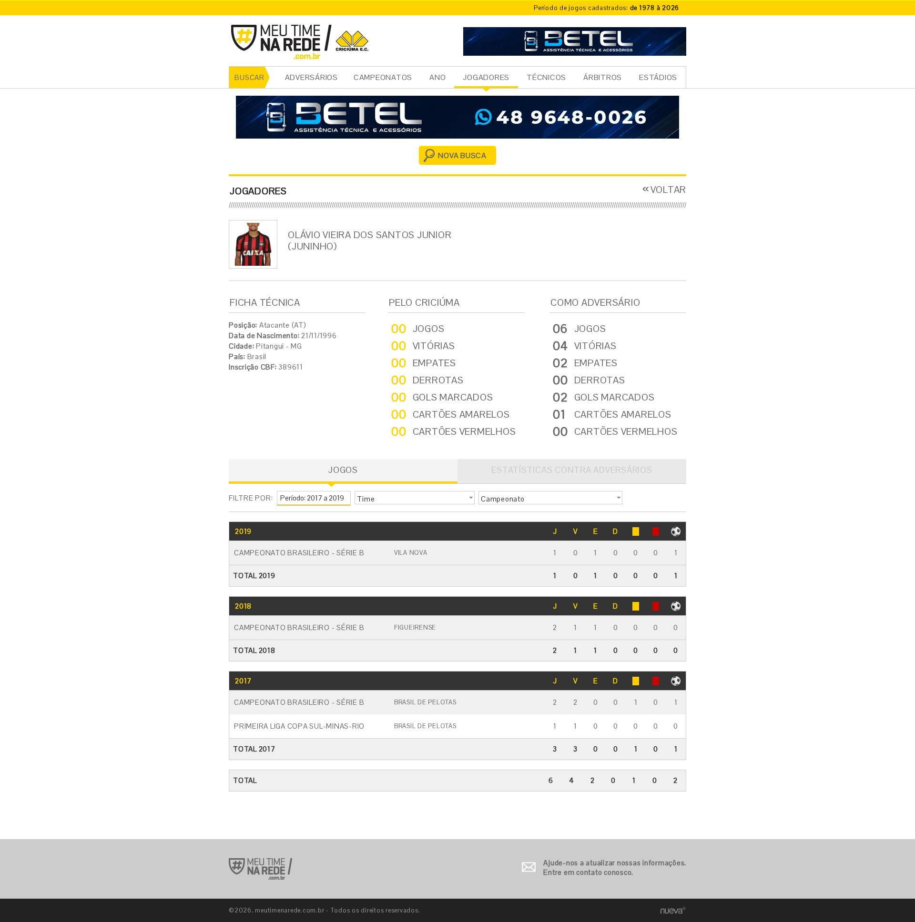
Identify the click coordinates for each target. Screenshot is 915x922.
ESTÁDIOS (658, 77)
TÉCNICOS (546, 77)
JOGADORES (486, 77)
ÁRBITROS (602, 77)
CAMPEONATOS (383, 77)
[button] (415, 497)
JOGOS (343, 469)
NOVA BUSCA (462, 155)
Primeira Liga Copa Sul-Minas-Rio (299, 726)
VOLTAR (668, 189)
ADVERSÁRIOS (311, 77)
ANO (437, 77)
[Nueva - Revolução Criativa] (673, 910)
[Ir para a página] (574, 40)
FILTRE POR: (251, 497)
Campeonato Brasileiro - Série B (299, 552)
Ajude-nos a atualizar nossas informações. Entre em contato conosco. (614, 867)
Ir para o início (260, 869)
